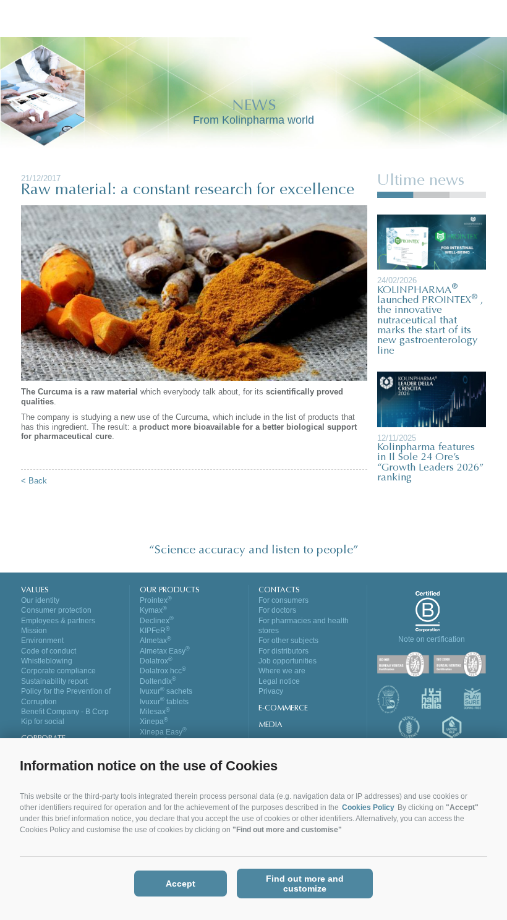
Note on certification (431, 639)
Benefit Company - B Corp (65, 711)
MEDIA (270, 725)
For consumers (283, 600)
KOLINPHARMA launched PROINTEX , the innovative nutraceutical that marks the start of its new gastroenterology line (430, 321)
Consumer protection (56, 610)
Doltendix (158, 681)
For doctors (277, 610)
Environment (42, 640)
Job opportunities (287, 661)
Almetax (155, 640)
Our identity (40, 600)
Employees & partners (58, 620)
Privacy (270, 691)
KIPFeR (155, 630)
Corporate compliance (58, 671)
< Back (34, 480)
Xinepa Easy (163, 732)
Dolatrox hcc (163, 671)
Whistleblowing (46, 661)
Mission (34, 630)
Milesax (155, 711)
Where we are (281, 671)
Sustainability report (54, 681)
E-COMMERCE (283, 708)
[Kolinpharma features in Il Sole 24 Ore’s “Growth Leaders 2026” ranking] (431, 398)
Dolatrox (156, 661)
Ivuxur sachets (166, 691)
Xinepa (154, 721)
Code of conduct (48, 651)
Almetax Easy (165, 651)
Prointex (156, 600)
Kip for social (42, 721)
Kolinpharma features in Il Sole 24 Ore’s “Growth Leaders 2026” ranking (430, 463)
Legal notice (279, 681)
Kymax (153, 610)
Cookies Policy (368, 807)
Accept (180, 883)
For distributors (283, 651)
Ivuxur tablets (164, 701)
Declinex (157, 620)
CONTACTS (279, 590)
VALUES (35, 590)
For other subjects (288, 640)
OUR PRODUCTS (170, 590)
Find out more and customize (305, 883)
